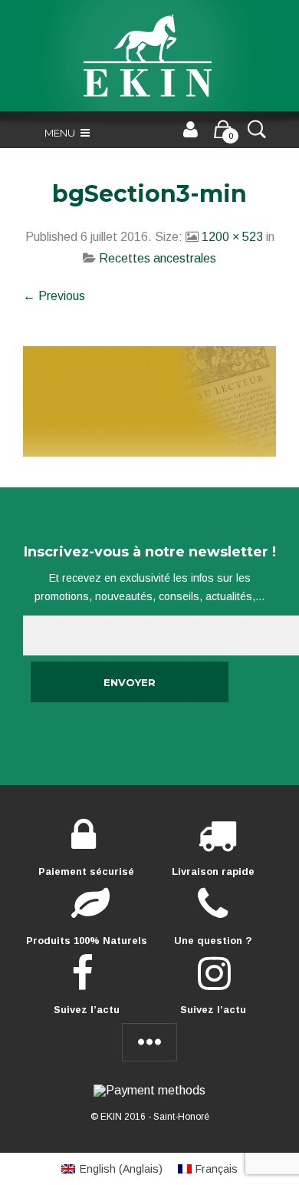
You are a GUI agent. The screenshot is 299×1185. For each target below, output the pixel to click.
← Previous (54, 295)
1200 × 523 (232, 236)
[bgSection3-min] (149, 400)
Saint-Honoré (181, 1116)
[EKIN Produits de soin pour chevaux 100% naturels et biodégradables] (149, 55)
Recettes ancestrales (157, 258)
